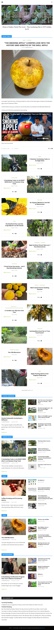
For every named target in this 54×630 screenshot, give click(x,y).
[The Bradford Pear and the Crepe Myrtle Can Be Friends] (39, 227)
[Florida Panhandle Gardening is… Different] (13, 407)
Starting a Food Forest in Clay (44, 465)
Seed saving (42, 285)
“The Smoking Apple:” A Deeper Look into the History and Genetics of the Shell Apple (27, 44)
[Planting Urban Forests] (32, 443)
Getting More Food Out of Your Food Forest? (40, 332)
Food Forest (14, 263)
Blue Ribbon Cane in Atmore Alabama (43, 528)
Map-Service (42, 628)
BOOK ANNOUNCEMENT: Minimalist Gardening (44, 488)
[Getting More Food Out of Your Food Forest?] (14, 335)
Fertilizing (43, 242)
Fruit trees (29, 40)
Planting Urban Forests (44, 441)
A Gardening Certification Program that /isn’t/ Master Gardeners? (13, 577)
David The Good (29, 47)
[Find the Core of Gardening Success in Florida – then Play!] (32, 402)
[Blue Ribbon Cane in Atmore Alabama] (32, 529)
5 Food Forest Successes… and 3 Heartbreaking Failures (14, 267)
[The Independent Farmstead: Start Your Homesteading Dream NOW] (32, 498)
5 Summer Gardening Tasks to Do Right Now (40, 160)
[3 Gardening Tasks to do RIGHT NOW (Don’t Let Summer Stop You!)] (39, 184)
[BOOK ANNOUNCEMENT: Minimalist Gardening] (32, 490)
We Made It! (41, 480)
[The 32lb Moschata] (39, 356)
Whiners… (40, 574)
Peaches (36, 285)
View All (3, 432)
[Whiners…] (32, 576)
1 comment (16, 148)
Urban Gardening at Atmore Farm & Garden (44, 449)
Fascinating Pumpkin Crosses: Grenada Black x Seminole (44, 458)
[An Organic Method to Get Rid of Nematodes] (14, 206)
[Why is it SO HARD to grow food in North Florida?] (32, 418)
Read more (32, 165)
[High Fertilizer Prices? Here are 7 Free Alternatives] (14, 249)
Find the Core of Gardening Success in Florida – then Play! (45, 401)
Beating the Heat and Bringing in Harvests (44, 543)
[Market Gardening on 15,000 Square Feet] (32, 568)
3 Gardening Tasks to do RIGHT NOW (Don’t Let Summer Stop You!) (14, 181)
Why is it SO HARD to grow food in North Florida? (45, 416)
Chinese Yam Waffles (43, 519)
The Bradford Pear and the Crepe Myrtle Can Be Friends (14, 224)
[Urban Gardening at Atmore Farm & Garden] (32, 451)
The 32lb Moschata (14, 352)
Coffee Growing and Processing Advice (11, 499)
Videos (39, 156)
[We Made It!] (32, 482)
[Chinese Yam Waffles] (32, 521)
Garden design (14, 177)
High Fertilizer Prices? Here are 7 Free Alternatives (39, 246)
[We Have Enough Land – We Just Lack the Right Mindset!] (32, 410)
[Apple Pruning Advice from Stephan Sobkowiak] (14, 377)
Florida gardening (8, 396)
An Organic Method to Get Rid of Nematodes (40, 203)
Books (4, 476)
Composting (36, 242)
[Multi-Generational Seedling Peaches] (14, 291)
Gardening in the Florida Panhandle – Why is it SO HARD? (44, 425)
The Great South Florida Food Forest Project (14, 308)
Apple (24, 40)
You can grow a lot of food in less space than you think (45, 583)
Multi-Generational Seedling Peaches (39, 288)
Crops (4, 515)
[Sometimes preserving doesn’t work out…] (32, 561)
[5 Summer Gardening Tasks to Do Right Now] (14, 163)
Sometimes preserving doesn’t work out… (44, 559)
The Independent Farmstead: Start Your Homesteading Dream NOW (45, 497)
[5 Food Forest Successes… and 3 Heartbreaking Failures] (39, 270)
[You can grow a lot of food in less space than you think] (32, 584)
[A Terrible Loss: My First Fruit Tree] (39, 313)
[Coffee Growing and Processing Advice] (13, 488)
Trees (14, 221)
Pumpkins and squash (14, 349)
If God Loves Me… (42, 503)
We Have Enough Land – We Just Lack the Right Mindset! (45, 409)
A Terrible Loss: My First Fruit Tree (14, 311)
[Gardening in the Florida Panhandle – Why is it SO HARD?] (32, 426)
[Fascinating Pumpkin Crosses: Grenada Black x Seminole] (32, 459)
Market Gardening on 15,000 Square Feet (43, 567)
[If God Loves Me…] (32, 506)
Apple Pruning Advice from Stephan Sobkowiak (40, 374)
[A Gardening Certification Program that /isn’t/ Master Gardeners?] (13, 566)
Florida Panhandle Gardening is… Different (12, 419)
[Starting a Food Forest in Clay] (32, 467)
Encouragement (7, 554)
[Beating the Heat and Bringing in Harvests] (32, 545)
